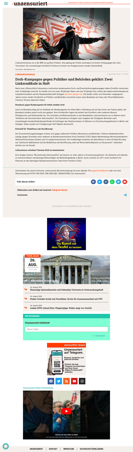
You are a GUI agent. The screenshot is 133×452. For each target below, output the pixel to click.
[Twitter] (58, 381)
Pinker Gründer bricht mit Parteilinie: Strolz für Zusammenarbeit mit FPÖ (66, 299)
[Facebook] (51, 381)
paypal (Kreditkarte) (100, 171)
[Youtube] (74, 381)
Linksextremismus (25, 74)
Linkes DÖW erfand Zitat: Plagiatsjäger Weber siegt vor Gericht (61, 308)
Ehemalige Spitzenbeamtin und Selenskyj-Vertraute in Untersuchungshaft (66, 289)
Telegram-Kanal (59, 190)
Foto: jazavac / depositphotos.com (25, 69)
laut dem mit (73, 94)
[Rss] (66, 381)
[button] (6, 3)
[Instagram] (82, 381)
